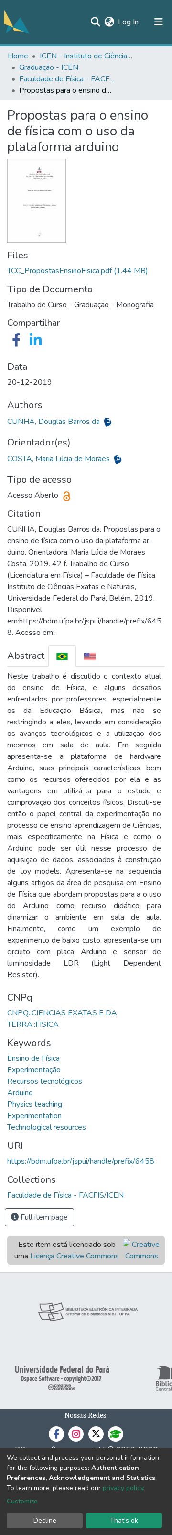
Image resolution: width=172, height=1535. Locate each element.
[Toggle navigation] (158, 22)
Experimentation (34, 1116)
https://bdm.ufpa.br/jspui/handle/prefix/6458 (80, 1161)
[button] (109, 22)
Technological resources (46, 1127)
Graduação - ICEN (48, 67)
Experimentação (34, 1070)
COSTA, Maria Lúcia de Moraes (59, 459)
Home (18, 56)
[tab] (62, 655)
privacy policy (123, 1487)
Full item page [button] (43, 1217)
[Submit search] (95, 22)
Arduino (20, 1093)
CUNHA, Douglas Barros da (54, 421)
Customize (22, 1501)
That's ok (124, 1520)
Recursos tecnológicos (44, 1081)
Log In (129, 22)
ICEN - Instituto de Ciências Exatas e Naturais (87, 56)
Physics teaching (34, 1104)
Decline (44, 1520)
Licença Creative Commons (74, 1256)
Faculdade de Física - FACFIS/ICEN (67, 79)
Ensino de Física (33, 1058)
